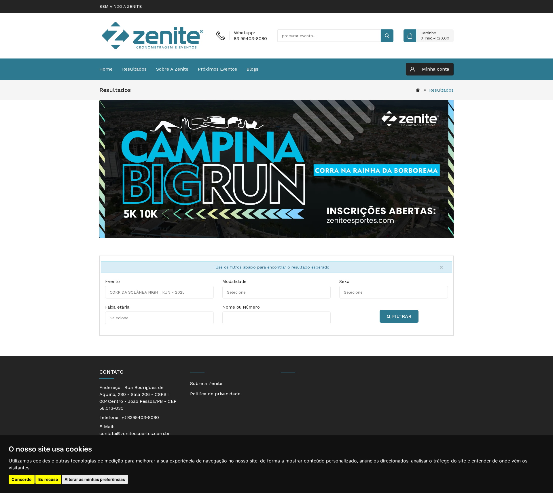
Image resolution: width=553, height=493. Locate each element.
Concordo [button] (22, 479)
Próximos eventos (217, 69)
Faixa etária (117, 307)
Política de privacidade (215, 393)
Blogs (252, 69)
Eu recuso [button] (48, 479)
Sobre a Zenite (172, 69)
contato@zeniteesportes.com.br (134, 433)
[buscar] (387, 35)
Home (106, 69)
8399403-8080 (142, 417)
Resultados (134, 69)
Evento (112, 281)
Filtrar (401, 316)
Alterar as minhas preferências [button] (95, 479)
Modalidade (234, 281)
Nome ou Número (241, 307)
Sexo (344, 281)
